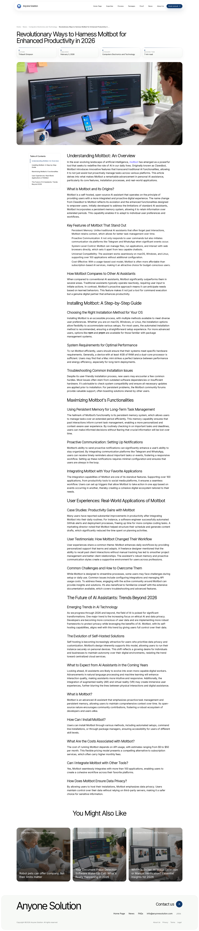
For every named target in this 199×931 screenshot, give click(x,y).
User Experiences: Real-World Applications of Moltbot (43, 177)
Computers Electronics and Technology (43, 27)
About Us (156, 922)
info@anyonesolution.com (160, 913)
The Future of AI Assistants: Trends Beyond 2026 (45, 183)
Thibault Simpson (26, 54)
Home (19, 27)
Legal (179, 922)
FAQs (140, 913)
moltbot (133, 162)
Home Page (119, 913)
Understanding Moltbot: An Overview (45, 161)
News (25, 27)
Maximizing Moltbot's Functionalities (45, 171)
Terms (172, 922)
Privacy (165, 922)
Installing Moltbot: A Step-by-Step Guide (44, 166)
